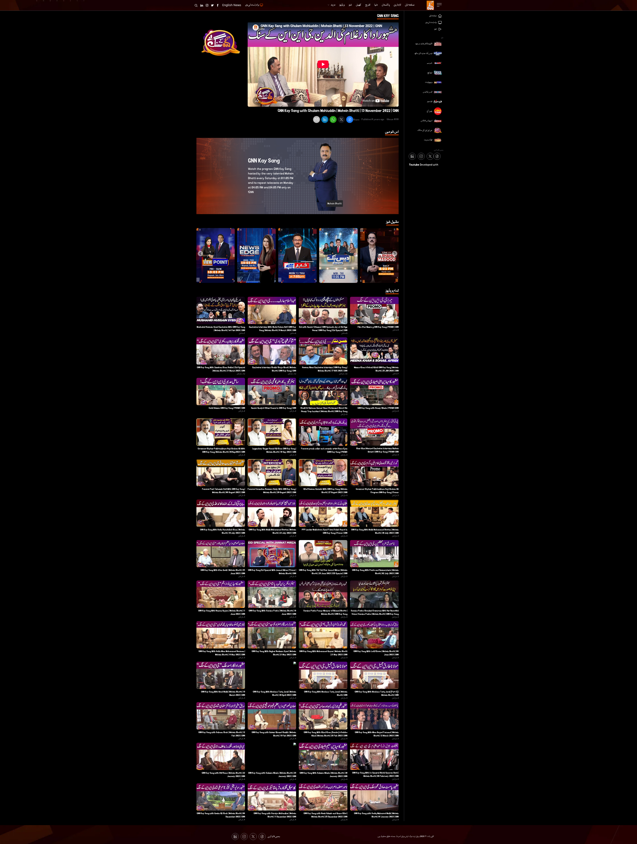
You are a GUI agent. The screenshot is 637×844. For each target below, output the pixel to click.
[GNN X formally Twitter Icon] (212, 5)
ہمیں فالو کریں (274, 836)
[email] (316, 120)
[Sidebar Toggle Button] (440, 4)
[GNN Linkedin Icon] (201, 5)
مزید (333, 5)
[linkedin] (324, 120)
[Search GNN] (196, 5)
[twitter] (341, 120)
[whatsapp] (333, 120)
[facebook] (349, 120)
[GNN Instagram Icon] (207, 5)
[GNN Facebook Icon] (217, 5)
